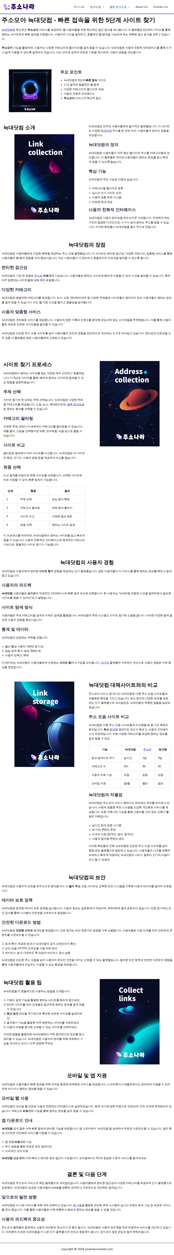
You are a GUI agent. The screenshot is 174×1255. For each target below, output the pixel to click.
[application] (102, 7)
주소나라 (79, 7)
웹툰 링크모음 (118, 7)
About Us (141, 7)
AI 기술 (77, 1205)
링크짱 (114, 729)
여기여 (105, 662)
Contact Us (160, 7)
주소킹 (147, 749)
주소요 (38, 275)
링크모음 (95, 7)
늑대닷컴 (7, 29)
